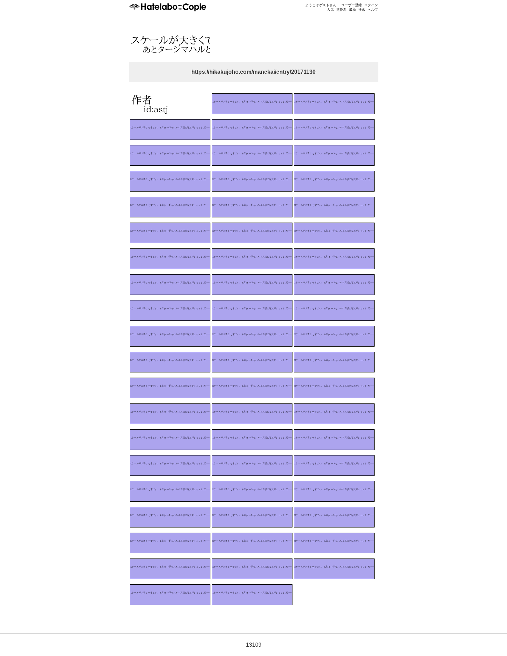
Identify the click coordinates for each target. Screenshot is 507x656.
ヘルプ (373, 9)
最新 (352, 9)
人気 (330, 9)
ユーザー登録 (351, 5)
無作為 (341, 9)
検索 (361, 9)
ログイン (371, 5)
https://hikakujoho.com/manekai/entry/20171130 (253, 72)
